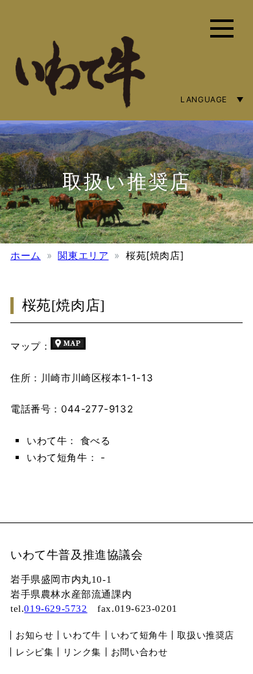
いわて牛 (82, 634)
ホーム (25, 255)
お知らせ (34, 634)
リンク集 (82, 651)
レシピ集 (34, 651)
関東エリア (83, 255)
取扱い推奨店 (205, 634)
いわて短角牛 (139, 634)
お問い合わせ (139, 651)
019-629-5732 (55, 608)
